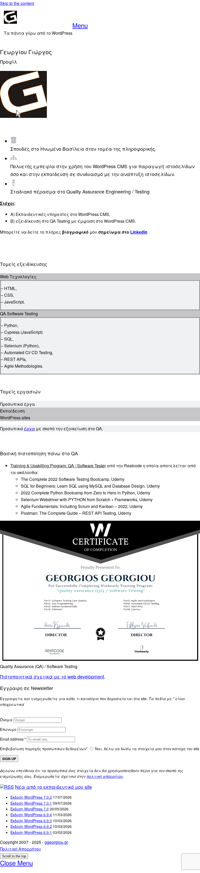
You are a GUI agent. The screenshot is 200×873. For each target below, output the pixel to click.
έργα (29, 429)
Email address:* (13, 739)
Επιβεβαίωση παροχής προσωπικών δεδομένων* (44, 748)
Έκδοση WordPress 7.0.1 (31, 803)
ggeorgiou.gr (56, 842)
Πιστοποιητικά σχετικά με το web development (52, 676)
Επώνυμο (8, 729)
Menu (80, 25)
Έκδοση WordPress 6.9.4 (31, 814)
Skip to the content (17, 3)
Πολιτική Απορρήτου (20, 849)
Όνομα (6, 719)
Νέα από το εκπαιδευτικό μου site (53, 786)
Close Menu (16, 862)
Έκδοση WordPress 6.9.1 (31, 832)
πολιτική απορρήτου (104, 776)
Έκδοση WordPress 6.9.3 (31, 820)
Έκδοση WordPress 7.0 (29, 808)
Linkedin (138, 232)
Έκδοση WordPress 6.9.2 (31, 826)
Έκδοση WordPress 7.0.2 (31, 797)
